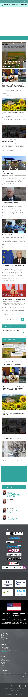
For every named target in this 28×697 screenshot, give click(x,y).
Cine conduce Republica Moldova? (10, 202)
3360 (12, 95)
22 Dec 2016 (5, 150)
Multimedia (22, 685)
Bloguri (22, 688)
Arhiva (2, 665)
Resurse (18, 688)
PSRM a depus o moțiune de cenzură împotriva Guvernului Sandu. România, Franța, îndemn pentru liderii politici (13, 504)
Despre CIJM (6, 688)
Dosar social (16, 685)
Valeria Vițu (10, 491)
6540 (12, 150)
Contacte (3, 662)
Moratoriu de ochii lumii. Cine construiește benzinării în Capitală (13, 140)
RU (24, 1)
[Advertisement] (14, 21)
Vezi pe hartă (4, 651)
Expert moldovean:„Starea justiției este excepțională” (12, 519)
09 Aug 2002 (5, 314)
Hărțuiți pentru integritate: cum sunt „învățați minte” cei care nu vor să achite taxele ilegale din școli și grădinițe (13, 64)
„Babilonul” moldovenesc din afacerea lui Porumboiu (13, 113)
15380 (12, 123)
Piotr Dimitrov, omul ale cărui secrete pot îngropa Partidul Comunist (13, 266)
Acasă (2, 659)
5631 (12, 216)
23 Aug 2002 (5, 280)
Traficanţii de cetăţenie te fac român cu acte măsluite (13, 461)
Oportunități (12, 688)
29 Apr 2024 (16, 43)
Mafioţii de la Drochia (7, 235)
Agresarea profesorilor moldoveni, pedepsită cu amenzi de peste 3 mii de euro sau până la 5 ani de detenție (13, 495)
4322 (12, 246)
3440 (12, 183)
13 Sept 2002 (5, 216)
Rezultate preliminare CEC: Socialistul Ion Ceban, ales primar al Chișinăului (13, 511)
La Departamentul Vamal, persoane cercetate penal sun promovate (14, 172)
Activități (10, 685)
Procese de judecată (14, 690)
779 (22, 43)
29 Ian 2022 (5, 95)
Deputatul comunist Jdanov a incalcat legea (13, 299)
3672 (12, 280)
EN (26, 1)
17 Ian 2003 (5, 183)
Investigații (5, 685)
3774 (12, 314)
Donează (3, 663)
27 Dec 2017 (5, 123)
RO (22, 1)
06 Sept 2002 (5, 246)
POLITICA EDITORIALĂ (6, 660)
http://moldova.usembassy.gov (14, 617)
